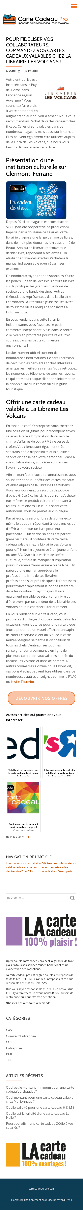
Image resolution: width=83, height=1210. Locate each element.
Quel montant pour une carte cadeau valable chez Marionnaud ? (39, 1099)
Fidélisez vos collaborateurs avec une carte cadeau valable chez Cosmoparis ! (59, 867)
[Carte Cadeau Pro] (36, 19)
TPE (27, 837)
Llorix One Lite (20, 1200)
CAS (9, 1030)
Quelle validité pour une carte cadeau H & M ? (40, 1107)
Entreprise (14, 1048)
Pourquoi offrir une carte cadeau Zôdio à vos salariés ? (40, 1125)
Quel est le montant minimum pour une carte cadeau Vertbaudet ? (40, 1089)
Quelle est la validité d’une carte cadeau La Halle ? (38, 1115)
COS (9, 1042)
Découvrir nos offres (41, 698)
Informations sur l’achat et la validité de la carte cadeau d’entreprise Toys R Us (23, 867)
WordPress (65, 1200)
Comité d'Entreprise (21, 1036)
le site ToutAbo (22, 681)
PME (9, 1054)
